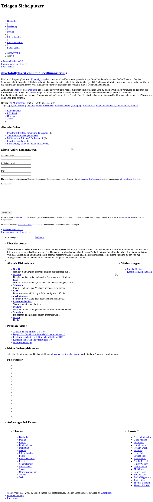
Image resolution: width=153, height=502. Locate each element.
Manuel (17, 306)
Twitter (37, 16)
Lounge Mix (140, 456)
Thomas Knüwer (142, 485)
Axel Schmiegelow (143, 437)
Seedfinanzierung (63, 105)
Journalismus (73, 13)
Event (57, 13)
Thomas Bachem (142, 482)
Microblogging (14, 37)
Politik (22, 456)
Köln (80, 13)
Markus (17, 274)
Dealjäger (32, 89)
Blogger (11, 13)
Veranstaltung (45, 16)
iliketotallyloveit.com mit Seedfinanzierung (34, 73)
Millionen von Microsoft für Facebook (25, 138)
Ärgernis (4, 13)
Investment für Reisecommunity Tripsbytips (27, 133)
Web (21, 477)
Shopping (76, 105)
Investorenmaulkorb (16, 141)
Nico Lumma (140, 458)
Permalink (126, 217)
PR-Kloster (139, 469)
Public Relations (136, 13)
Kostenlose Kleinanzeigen (139, 272)
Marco (16, 317)
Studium (28, 16)
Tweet (10, 118)
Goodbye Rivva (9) (22, 342)
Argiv (9, 105)
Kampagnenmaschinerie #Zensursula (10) (32, 339)
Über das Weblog (15, 495)
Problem (127, 13)
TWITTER (15, 53)
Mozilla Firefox (134, 269)
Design (34, 13)
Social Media (13, 48)
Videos (22, 474)
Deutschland (41, 13)
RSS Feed (12, 113)
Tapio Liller (139, 480)
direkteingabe (20, 296)
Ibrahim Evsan (140, 447)
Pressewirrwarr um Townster (14, 64)
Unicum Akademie (28, 472)
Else (15, 280)
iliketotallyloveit (38, 79)
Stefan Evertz (140, 474)
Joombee (138, 450)
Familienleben (25, 445)
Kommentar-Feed (25, 224)
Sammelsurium (26, 464)
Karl (15, 290)
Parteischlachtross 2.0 (13, 61)
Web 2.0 (58, 16)
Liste (104, 13)
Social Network (14, 16)
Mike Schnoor (19, 103)
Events (22, 442)
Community (27, 13)
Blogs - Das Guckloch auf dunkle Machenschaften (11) (39, 334)
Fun (60, 13)
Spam (22, 16)
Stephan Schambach (105, 105)
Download (50, 13)
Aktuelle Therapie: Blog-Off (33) (29, 331)
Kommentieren (14, 110)
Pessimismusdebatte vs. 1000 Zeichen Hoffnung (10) (38, 337)
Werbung (79, 16)
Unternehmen (122, 105)
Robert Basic (140, 472)
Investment (48, 105)
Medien (117, 13)
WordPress (87, 16)
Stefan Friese (89, 105)
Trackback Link (20, 217)
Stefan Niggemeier (142, 477)
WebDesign (66, 16)
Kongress (98, 13)
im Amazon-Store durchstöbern (67, 354)
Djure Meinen (140, 439)
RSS (12, 56)
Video (53, 16)
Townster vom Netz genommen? (22, 135)
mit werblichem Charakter (130, 179)
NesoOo (17, 269)
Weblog (73, 16)
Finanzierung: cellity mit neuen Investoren (27, 143)
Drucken (11, 116)
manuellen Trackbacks (92, 179)
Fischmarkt (139, 442)
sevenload (4, 16)
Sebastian (18, 285)
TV (33, 16)
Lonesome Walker (22, 301)
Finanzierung (19, 105)
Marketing (110, 13)
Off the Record (141, 461)
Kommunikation (88, 13)
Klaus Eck (139, 453)
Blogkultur (18, 13)
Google (65, 13)
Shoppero (18, 89)
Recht (145, 13)
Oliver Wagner (141, 464)
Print (122, 13)
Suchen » (39, 237)
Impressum (12, 498)
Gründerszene (140, 445)
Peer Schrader (140, 466)
